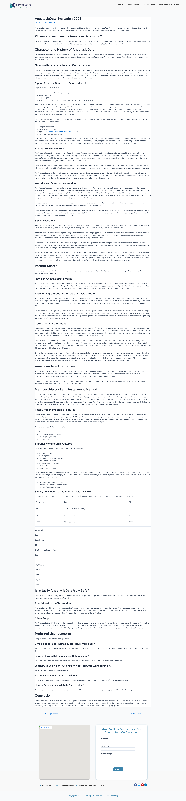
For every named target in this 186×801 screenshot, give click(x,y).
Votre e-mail (105, 746)
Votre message (106, 754)
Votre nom (104, 739)
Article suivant (136, 713)
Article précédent (50, 713)
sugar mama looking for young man (59, 132)
